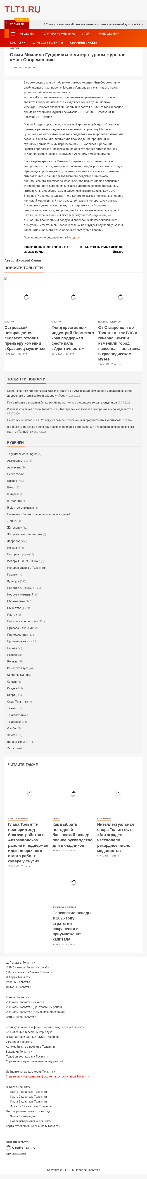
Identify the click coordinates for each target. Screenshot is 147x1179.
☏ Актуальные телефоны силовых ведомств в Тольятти (45, 1027)
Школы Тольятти (18, 741)
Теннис (12, 708)
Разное (12, 655)
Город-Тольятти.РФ (16, 1153)
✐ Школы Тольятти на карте (25, 1002)
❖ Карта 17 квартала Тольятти (31, 1106)
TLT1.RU (22, 9)
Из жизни (13, 547)
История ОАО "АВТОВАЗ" (23, 561)
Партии (12, 614)
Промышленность (19, 641)
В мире (12, 494)
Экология (13, 748)
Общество (27, 33)
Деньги (12, 521)
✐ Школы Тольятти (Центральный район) (34, 1007)
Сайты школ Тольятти (21, 1017)
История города (18, 554)
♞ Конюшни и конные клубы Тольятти (32, 1037)
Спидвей (13, 688)
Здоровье (13, 541)
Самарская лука (17, 668)
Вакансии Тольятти (19, 1051)
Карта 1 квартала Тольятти (28, 1092)
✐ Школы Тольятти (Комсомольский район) (35, 1012)
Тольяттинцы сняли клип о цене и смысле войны (47, 249)
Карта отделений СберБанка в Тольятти (33, 1126)
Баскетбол (14, 474)
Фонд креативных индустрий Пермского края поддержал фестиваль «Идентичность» (72, 338)
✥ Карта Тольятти (18, 977)
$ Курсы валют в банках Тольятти (29, 972)
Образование (16, 601)
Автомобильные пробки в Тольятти (30, 1046)
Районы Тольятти (18, 982)
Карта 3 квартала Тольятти (28, 1101)
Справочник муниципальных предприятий (34, 1061)
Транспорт (14, 721)
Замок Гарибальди (22, 1116)
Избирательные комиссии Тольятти (30, 1071)
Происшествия (108, 33)
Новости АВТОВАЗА (20, 588)
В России (13, 501)
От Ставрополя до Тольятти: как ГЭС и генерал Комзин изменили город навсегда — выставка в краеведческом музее (119, 343)
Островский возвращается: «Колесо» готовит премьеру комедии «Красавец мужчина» (24, 338)
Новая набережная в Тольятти (30, 1121)
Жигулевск (14, 527)
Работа (12, 648)
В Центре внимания (20, 507)
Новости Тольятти (17, 1141)
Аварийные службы (84, 42)
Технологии (16, 42)
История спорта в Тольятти (26, 567)
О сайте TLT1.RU (23, 1147)
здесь (76, 237)
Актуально (14, 467)
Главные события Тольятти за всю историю (37, 514)
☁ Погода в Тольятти (47, 42)
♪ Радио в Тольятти (19, 1041)
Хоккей (12, 735)
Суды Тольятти (17, 701)
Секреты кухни (17, 675)
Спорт (86, 33)
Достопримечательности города (28, 1111)
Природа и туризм (19, 628)
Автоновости (16, 460)
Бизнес (12, 481)
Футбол (12, 728)
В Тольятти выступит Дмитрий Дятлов (101, 249)
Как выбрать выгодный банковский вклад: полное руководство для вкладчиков (62, 402)
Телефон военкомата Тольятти (27, 1056)
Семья (11, 681)
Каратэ (12, 574)
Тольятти (16, 67)
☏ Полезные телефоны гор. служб (29, 1032)
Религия (12, 661)
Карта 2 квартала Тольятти (28, 1096)
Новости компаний (20, 594)
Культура (14, 48)
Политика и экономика (58, 33)
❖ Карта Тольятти (18, 1087)
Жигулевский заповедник (24, 534)
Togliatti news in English (22, 454)
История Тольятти (18, 987)
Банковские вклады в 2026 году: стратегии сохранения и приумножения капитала (63, 420)
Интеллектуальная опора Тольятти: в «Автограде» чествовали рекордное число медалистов (70, 409)
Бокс (10, 487)
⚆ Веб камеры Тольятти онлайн (27, 967)
